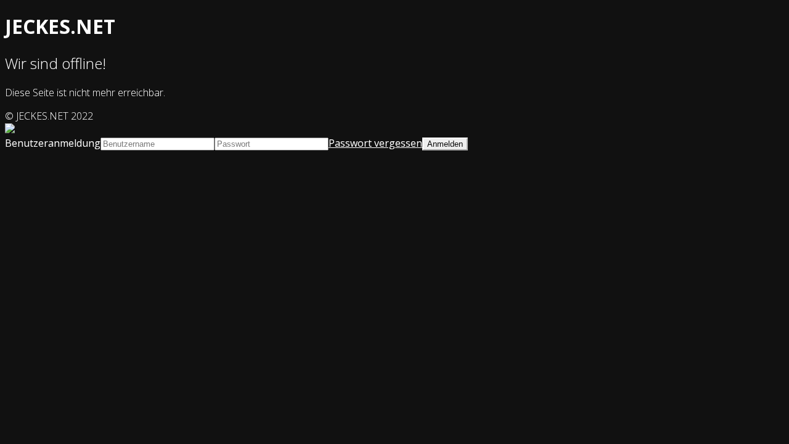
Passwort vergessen (375, 143)
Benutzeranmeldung (52, 143)
